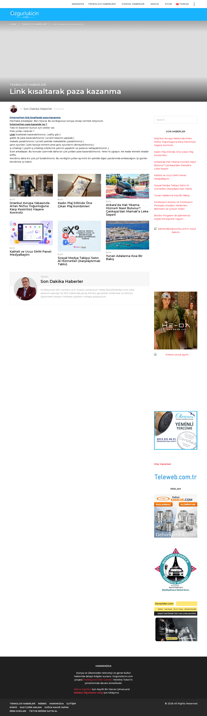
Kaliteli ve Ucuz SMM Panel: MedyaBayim (31, 253)
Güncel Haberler (133, 4)
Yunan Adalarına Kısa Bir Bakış (124, 257)
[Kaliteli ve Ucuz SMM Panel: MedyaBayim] (31, 233)
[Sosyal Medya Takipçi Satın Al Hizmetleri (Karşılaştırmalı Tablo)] (79, 236)
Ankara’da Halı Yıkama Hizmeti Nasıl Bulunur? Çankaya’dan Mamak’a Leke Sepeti (127, 209)
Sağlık (155, 4)
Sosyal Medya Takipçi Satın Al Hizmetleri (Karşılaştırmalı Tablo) (79, 261)
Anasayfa (78, 4)
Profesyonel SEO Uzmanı (98, 679)
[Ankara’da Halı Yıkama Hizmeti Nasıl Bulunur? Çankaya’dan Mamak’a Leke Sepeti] (127, 186)
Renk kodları (18, 711)
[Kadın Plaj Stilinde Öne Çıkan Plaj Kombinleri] (79, 185)
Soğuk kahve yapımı (56, 707)
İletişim (71, 703)
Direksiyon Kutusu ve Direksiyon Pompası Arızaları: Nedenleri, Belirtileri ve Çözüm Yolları (173, 205)
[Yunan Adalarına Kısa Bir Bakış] (127, 235)
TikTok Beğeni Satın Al (43, 711)
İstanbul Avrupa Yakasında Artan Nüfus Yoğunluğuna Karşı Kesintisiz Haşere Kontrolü (29, 207)
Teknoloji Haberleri (102, 4)
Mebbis (42, 703)
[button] (194, 4)
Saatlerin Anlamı (31, 707)
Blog (12, 199)
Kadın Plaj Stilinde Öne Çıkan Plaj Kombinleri (75, 204)
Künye (13, 707)
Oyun (168, 4)
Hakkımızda (56, 703)
